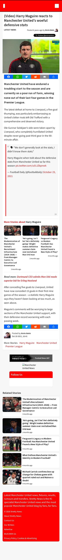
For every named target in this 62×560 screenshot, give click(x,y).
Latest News (10, 30)
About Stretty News (12, 516)
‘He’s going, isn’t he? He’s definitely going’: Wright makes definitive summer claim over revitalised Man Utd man (30, 246)
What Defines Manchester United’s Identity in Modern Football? (39, 456)
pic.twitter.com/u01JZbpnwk (31, 165)
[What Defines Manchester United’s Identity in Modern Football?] (12, 460)
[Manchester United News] (31, 366)
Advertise (8, 529)
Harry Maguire (26, 343)
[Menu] (4, 6)
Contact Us (9, 520)
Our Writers (9, 525)
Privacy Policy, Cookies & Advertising (20, 538)
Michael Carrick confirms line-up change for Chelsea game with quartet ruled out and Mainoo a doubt (38, 476)
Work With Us (10, 533)
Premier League (13, 346)
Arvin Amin (49, 30)
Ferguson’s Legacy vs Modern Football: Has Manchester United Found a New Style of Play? (49, 245)
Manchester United (46, 343)
